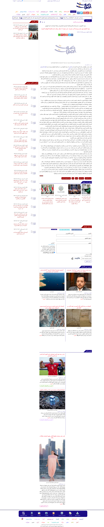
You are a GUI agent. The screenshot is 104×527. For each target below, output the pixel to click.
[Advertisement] (44, 6)
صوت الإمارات (19, 0)
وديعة (76, 178)
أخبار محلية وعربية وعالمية (79, 22)
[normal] (42, 22)
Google (14, 0)
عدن (73, 178)
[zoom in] (40, 22)
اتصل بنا (39, 515)
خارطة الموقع (77, 515)
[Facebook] (76, 230)
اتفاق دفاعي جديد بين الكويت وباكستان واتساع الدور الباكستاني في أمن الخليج (20, 28)
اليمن (69, 68)
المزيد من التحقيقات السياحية (46, 385)
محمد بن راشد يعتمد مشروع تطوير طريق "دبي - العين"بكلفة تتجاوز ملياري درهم (20, 182)
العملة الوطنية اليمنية (66, 178)
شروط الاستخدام (51, 244)
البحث (40, 0)
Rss (53, 515)
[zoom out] (44, 22)
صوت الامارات (88, 178)
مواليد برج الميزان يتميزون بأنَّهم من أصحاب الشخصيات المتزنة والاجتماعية (20, 148)
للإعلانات (46, 515)
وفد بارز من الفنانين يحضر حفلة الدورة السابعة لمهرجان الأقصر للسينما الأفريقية (20, 215)
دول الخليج (81, 178)
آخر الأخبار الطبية (43, 506)
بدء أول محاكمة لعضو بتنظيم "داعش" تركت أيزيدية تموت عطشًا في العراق (20, 190)
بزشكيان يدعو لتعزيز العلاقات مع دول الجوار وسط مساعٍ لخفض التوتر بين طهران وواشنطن (20, 36)
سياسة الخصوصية (23, 515)
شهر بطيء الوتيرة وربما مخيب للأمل (20, 104)
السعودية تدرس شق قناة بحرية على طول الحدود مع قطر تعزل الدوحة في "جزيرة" (20, 207)
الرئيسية (89, 22)
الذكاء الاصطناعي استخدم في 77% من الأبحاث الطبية (52, 389)
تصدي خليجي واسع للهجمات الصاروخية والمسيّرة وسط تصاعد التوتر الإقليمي (57, 200)
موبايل (32, 515)
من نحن (70, 515)
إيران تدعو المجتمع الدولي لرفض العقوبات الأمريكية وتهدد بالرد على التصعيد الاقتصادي (47, 17)
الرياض (70, 66)
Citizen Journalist (62, 515)
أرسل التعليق (88, 261)
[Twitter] (64, 230)
